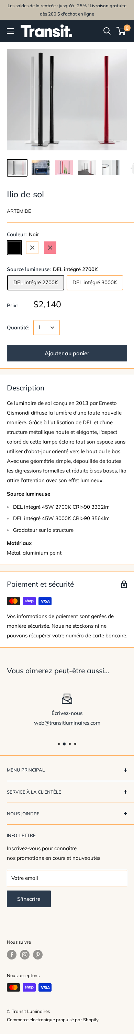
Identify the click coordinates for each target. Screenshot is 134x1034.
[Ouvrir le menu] (10, 31)
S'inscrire (29, 898)
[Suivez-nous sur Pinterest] (38, 955)
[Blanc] (32, 247)
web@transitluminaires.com (67, 722)
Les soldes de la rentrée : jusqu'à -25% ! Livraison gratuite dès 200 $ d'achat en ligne (67, 10)
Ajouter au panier (67, 353)
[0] (121, 31)
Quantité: (18, 327)
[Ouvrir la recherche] (107, 31)
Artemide (19, 211)
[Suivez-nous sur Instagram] (25, 955)
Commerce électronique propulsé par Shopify (53, 1019)
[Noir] (14, 247)
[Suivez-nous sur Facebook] (11, 955)
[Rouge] (50, 247)
